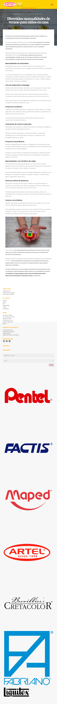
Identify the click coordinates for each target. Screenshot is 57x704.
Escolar (4, 302)
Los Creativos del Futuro (8, 317)
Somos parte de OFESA (8, 294)
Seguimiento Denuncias (8, 331)
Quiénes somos (6, 291)
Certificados (6, 309)
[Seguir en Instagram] (7, 341)
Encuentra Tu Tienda (27, 8)
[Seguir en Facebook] (4, 341)
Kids (4, 303)
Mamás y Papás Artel (8, 322)
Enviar (51, 365)
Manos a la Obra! (7, 318)
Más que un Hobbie (7, 315)
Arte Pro (5, 300)
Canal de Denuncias (8, 330)
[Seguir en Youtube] (9, 341)
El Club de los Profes (8, 320)
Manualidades (6, 305)
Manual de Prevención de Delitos (11, 335)
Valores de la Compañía (9, 292)
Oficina (4, 307)
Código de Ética (6, 333)
